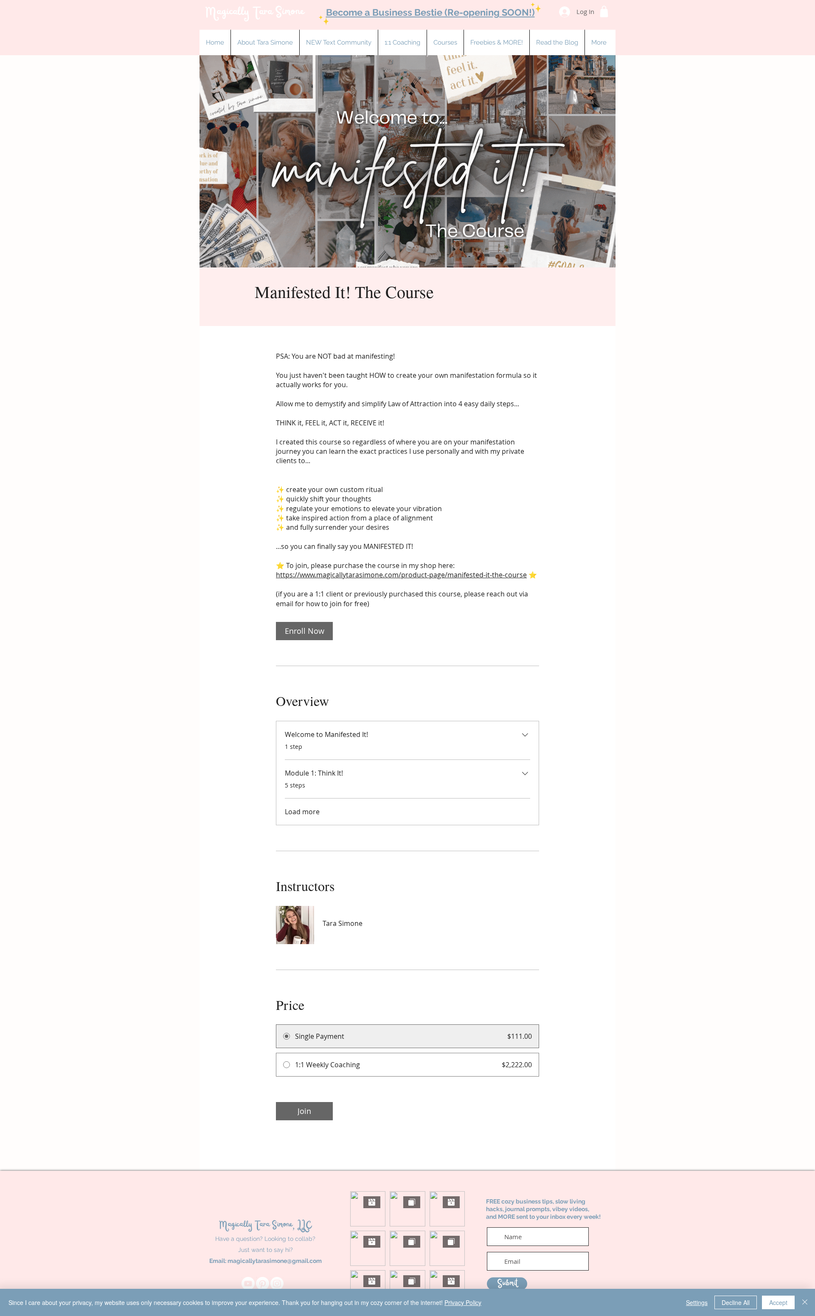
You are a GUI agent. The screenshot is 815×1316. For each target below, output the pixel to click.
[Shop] (604, 11)
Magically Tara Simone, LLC (265, 1225)
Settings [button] (697, 1302)
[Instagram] (277, 1283)
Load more (302, 811)
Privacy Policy (462, 1302)
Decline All (736, 1302)
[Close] (805, 1302)
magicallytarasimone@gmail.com (275, 1260)
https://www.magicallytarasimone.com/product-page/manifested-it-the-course (401, 574)
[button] (402, 42)
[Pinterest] (262, 1283)
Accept (778, 1302)
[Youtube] (248, 1283)
